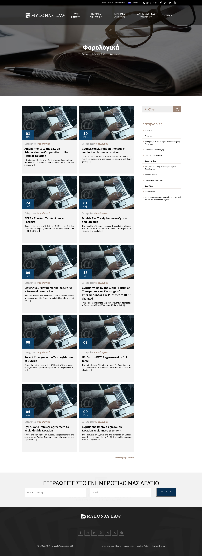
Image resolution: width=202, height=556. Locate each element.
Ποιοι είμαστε (75, 15)
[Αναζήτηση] (177, 109)
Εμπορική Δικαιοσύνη (153, 155)
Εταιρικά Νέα (150, 161)
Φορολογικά (150, 191)
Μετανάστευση (151, 174)
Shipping (148, 130)
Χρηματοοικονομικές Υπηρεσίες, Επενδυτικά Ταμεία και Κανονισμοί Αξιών (163, 198)
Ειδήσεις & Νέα (107, 3)
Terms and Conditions (110, 545)
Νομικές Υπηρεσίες (96, 15)
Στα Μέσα (149, 186)
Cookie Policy (143, 545)
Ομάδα (168, 15)
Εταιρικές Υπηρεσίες (119, 15)
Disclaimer (129, 545)
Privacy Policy (158, 545)
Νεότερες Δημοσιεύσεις (124, 457)
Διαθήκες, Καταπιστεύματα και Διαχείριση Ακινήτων (162, 142)
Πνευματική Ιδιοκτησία (154, 180)
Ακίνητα (148, 136)
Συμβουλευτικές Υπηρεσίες (146, 15)
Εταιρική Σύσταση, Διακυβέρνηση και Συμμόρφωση (160, 167)
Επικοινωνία (120, 3)
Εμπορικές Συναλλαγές (154, 149)
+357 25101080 (151, 3)
